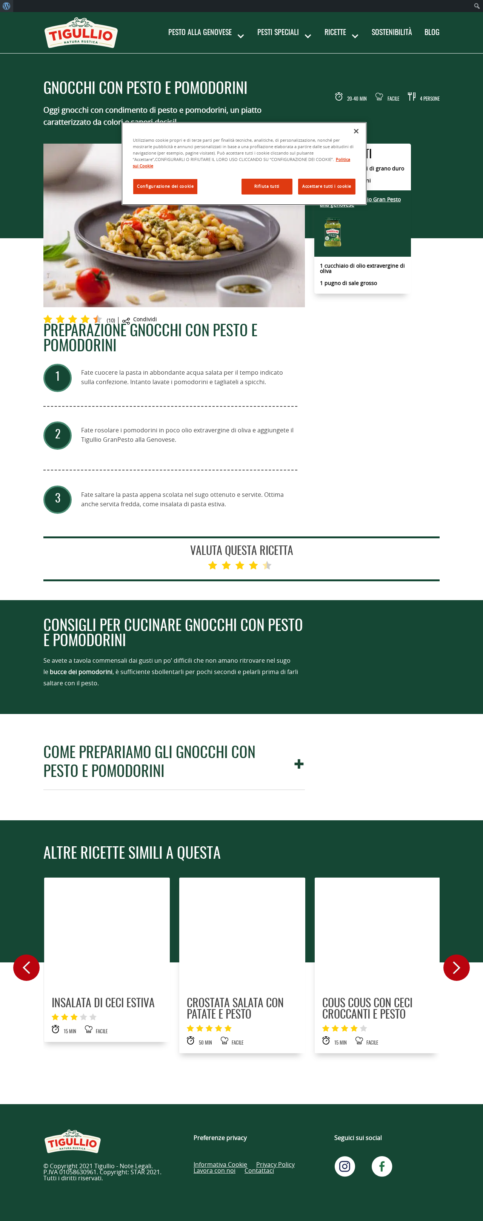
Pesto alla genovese (200, 33)
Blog (432, 33)
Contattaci (259, 1171)
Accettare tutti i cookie (326, 186)
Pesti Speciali (278, 33)
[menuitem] (6, 6)
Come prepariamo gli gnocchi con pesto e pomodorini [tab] (149, 763)
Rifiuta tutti (266, 186)
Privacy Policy (275, 1165)
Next (456, 967)
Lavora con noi (214, 1171)
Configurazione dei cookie (165, 186)
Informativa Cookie (220, 1165)
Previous (26, 967)
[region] (244, 163)
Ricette (335, 33)
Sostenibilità (392, 33)
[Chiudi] (356, 131)
